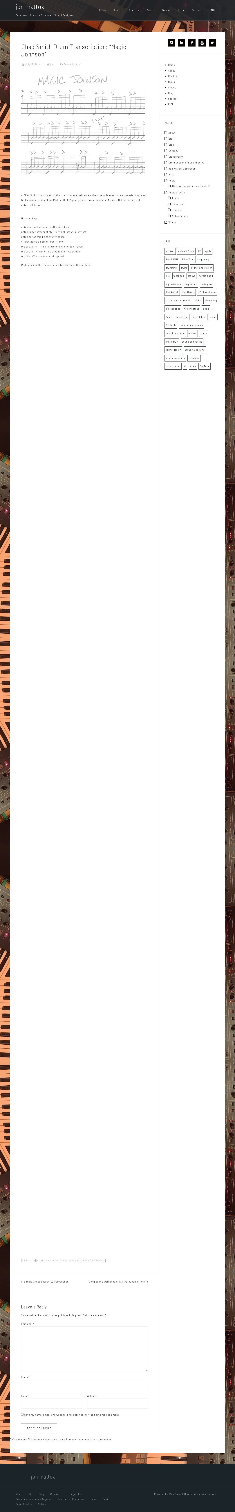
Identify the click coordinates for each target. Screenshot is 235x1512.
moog (206, 308)
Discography (176, 156)
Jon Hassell (172, 292)
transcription (173, 366)
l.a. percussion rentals (178, 300)
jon (52, 64)
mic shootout (191, 308)
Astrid (197, 1494)
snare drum (172, 341)
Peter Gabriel (199, 317)
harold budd (206, 275)
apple (208, 251)
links (171, 174)
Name (25, 1377)
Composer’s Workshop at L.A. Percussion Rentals (118, 1281)
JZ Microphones (207, 292)
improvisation (173, 284)
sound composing (192, 341)
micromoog (211, 300)
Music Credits (177, 192)
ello (168, 275)
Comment (27, 1323)
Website (91, 1395)
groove (191, 275)
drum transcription (48, 1260)
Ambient (170, 251)
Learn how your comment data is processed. (85, 1439)
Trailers (177, 209)
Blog (181, 10)
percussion (182, 317)
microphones (173, 308)
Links (198, 300)
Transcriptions (72, 64)
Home (103, 10)
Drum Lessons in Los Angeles (186, 162)
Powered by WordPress (168, 1494)
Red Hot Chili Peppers (92, 1260)
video (193, 366)
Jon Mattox (188, 292)
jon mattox (30, 6)
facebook (178, 275)
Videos (166, 10)
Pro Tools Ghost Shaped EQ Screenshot (44, 1281)
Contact (196, 10)
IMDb (212, 10)
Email (25, 1395)
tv (185, 366)
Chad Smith (28, 1260)
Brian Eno (187, 259)
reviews (192, 333)
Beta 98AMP (172, 259)
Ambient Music (186, 251)
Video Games (180, 216)
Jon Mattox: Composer (182, 168)
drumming (171, 267)
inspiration (191, 284)
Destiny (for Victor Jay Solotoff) (191, 186)
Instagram (206, 284)
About (118, 10)
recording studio (175, 333)
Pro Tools (171, 325)
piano (213, 317)
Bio (170, 138)
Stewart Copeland (195, 349)
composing (203, 259)
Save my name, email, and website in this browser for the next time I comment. (72, 1414)
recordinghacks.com (191, 325)
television (194, 358)
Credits (134, 10)
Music (150, 10)
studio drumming (175, 358)
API (199, 251)
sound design (173, 349)
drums (183, 267)
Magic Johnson (69, 1260)
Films (175, 198)
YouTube (204, 366)
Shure (203, 333)
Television (178, 204)
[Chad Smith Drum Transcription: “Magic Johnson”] (83, 125)
